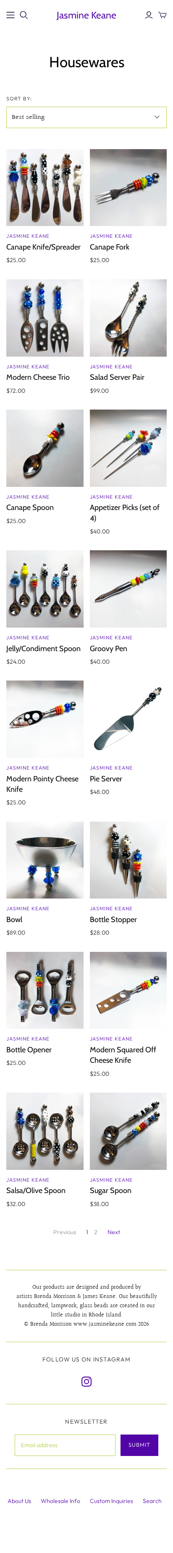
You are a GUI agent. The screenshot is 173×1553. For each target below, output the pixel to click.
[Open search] (24, 15)
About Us (19, 1501)
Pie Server (106, 778)
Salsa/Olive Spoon (36, 1190)
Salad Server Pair (117, 377)
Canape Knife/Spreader (43, 247)
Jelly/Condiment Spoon (43, 648)
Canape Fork (109, 247)
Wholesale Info (60, 1501)
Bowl (14, 919)
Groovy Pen (108, 648)
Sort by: (19, 98)
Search (152, 1501)
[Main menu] (10, 15)
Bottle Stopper (113, 919)
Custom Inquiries (111, 1501)
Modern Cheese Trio (38, 377)
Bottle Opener (29, 1049)
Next (113, 1232)
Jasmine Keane (86, 15)
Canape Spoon (30, 507)
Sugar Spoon (110, 1190)
